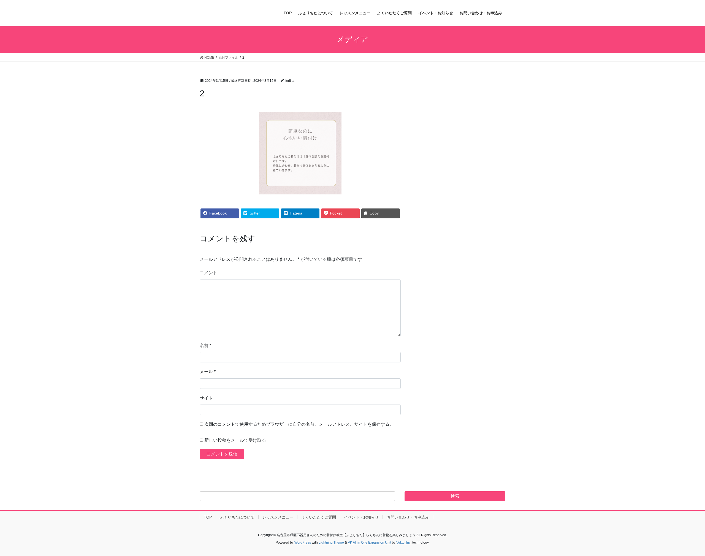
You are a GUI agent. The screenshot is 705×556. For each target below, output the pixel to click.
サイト (206, 398)
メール (208, 371)
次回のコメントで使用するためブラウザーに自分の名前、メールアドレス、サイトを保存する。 (299, 424)
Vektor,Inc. (403, 542)
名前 (205, 345)
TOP (208, 517)
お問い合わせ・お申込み (408, 517)
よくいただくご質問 (318, 517)
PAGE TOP (684, 534)
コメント (208, 272)
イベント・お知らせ (361, 517)
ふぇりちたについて (237, 517)
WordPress (302, 542)
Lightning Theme (331, 542)
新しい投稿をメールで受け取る (235, 440)
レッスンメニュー (277, 517)
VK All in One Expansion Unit (369, 542)
